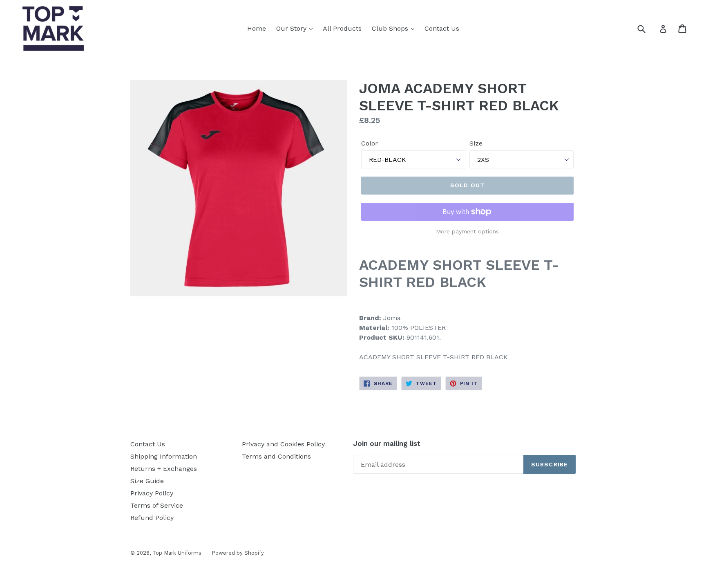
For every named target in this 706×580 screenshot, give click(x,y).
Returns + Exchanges (163, 469)
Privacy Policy (151, 493)
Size (476, 143)
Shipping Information (163, 456)
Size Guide (147, 481)
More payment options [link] (467, 231)
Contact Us (441, 28)
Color (369, 143)
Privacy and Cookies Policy (283, 444)
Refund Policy (152, 518)
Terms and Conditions (276, 456)
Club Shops (391, 28)
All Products (342, 28)
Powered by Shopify (238, 553)
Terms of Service (156, 505)
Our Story (292, 28)
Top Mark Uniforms (176, 553)
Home (256, 28)
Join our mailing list (386, 443)
